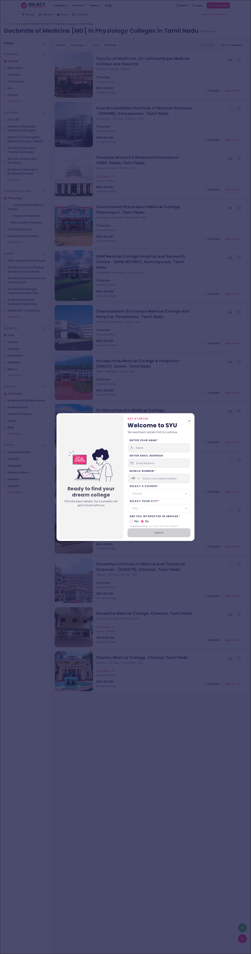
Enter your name (143, 440)
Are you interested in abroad (154, 516)
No (147, 521)
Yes (136, 521)
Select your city (144, 501)
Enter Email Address (146, 455)
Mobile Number (142, 470)
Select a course (143, 486)
